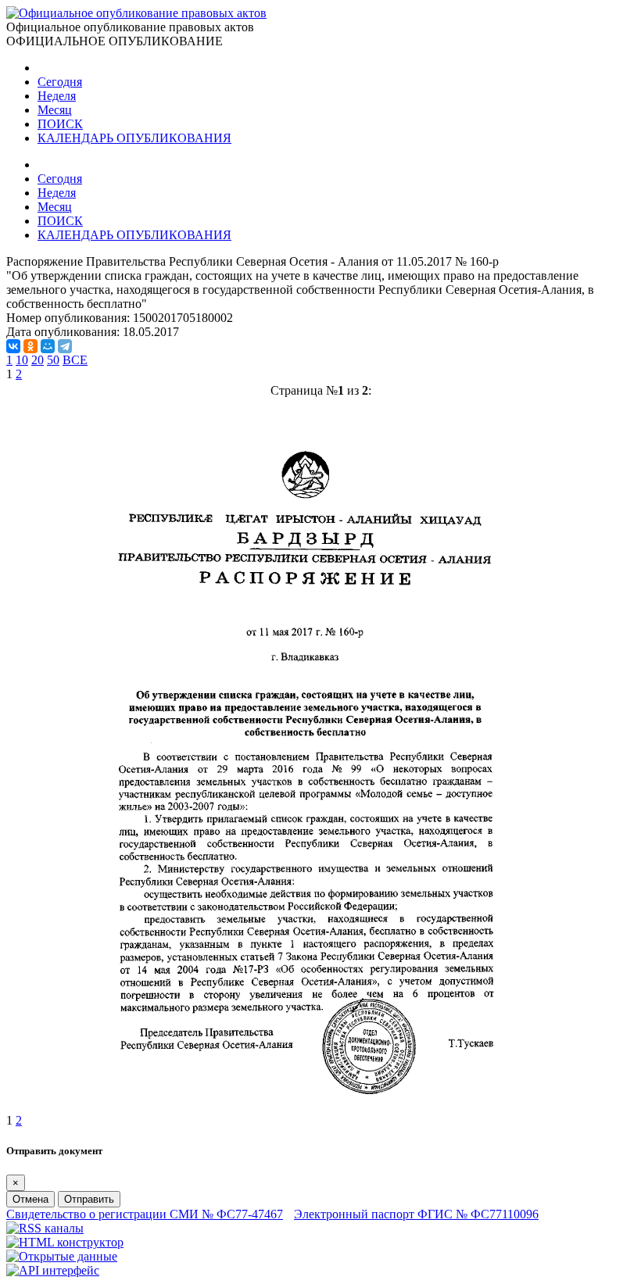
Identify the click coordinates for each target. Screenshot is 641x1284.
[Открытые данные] (61, 1256)
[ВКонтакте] (13, 346)
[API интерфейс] (52, 1270)
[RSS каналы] (45, 1228)
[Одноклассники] (30, 346)
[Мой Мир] (48, 346)
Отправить (89, 1199)
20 (37, 360)
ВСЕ (75, 360)
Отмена (30, 1199)
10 (22, 360)
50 (53, 360)
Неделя (57, 95)
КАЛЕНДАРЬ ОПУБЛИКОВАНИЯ (134, 138)
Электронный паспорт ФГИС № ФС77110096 (416, 1214)
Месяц (55, 109)
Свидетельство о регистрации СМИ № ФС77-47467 (144, 1214)
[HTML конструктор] (65, 1242)
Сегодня (60, 81)
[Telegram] (65, 346)
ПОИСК (60, 124)
